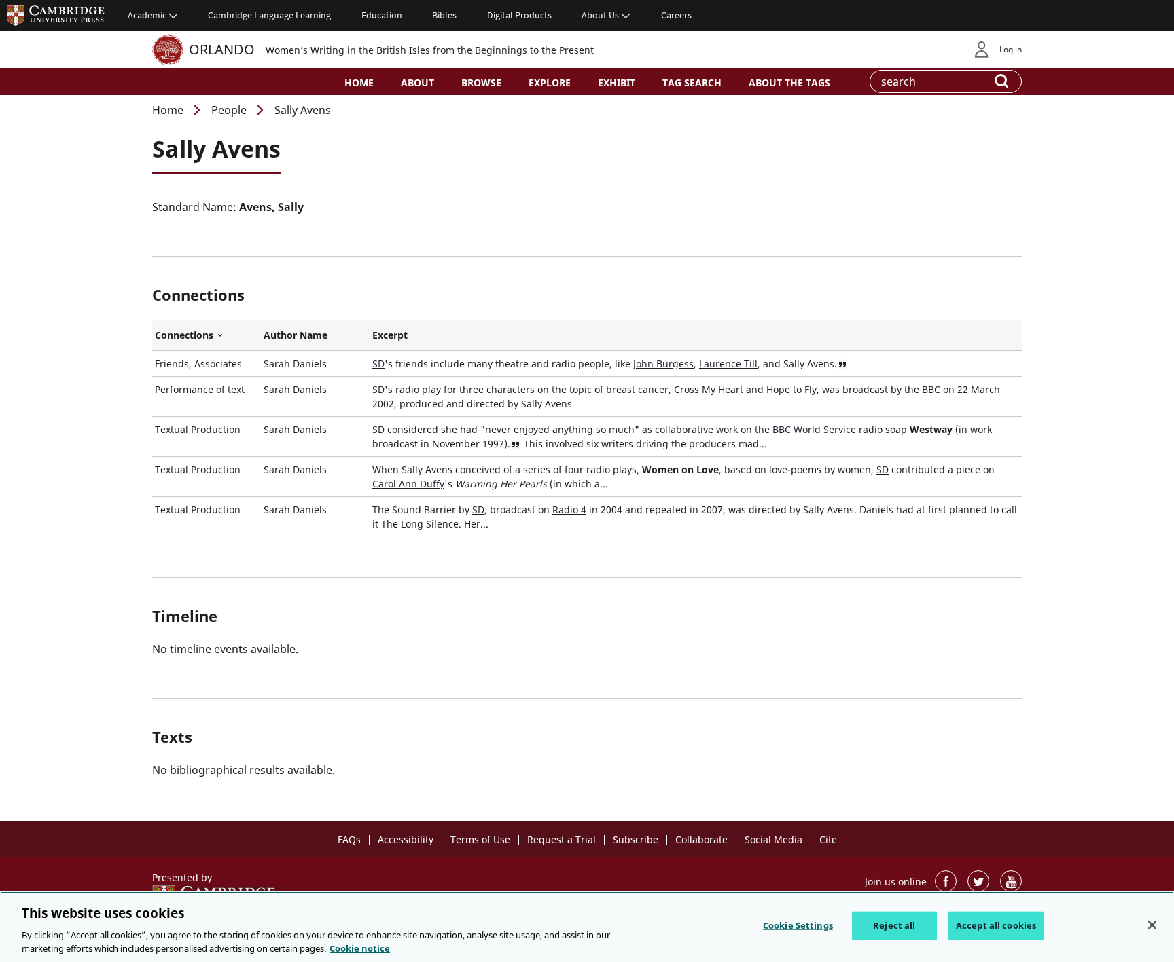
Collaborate (701, 839)
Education (381, 15)
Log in (1010, 49)
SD (378, 363)
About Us (600, 15)
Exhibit (616, 82)
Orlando (222, 49)
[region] (587, 926)
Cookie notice (360, 948)
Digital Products (519, 15)
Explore (550, 82)
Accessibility (405, 839)
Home (359, 82)
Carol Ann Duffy (408, 483)
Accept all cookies (996, 925)
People (229, 110)
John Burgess (663, 363)
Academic (147, 15)
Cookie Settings (798, 925)
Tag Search (692, 82)
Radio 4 (569, 509)
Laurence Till (728, 363)
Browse (481, 82)
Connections (206, 335)
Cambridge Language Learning (269, 15)
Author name (295, 335)
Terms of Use (480, 839)
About (417, 82)
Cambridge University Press (56, 15)
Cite (828, 839)
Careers (676, 15)
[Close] (1152, 925)
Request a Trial (561, 839)
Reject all (894, 925)
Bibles (444, 15)
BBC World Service (814, 429)
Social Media (773, 839)
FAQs (349, 839)
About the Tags (789, 82)
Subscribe (635, 839)
